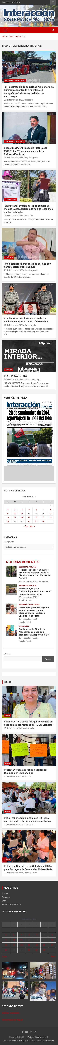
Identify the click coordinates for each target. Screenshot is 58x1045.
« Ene (25, 526)
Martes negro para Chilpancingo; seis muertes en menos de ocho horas (35, 591)
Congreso (9, 141)
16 (8, 517)
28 (43, 521)
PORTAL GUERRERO (10, 1013)
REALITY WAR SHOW (15, 376)
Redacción (29, 100)
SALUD (8, 682)
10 (15, 513)
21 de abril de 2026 (12, 776)
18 (22, 517)
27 (36, 521)
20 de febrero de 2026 (13, 873)
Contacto (6, 897)
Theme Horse (18, 1040)
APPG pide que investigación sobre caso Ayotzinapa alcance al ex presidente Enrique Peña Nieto (34, 611)
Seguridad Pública (27, 567)
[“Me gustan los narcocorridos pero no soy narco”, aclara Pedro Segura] (29, 244)
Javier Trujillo (30, 325)
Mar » (32, 526)
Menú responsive (53, 2)
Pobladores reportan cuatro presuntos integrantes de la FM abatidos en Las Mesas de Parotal (34, 573)
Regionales (24, 626)
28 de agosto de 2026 (28, 581)
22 (50, 517)
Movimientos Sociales (15, 80)
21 (43, 517)
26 (29, 521)
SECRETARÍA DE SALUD (12, 1020)
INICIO (5, 893)
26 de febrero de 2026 (13, 100)
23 (8, 521)
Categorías (9, 541)
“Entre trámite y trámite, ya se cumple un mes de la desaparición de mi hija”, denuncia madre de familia (29, 209)
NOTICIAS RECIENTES (22, 562)
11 (22, 513)
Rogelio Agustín (31, 158)
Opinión (8, 370)
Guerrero (9, 312)
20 (36, 517)
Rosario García (27, 728)
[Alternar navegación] (5, 30)
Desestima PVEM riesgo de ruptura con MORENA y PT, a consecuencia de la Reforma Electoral (25, 151)
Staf (4, 901)
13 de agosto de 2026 (28, 619)
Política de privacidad (11, 904)
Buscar (7, 654)
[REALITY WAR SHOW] (29, 356)
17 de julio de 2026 (12, 728)
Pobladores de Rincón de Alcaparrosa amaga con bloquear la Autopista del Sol (34, 632)
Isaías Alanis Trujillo (33, 379)
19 (29, 517)
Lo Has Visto (10, 199)
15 (50, 513)
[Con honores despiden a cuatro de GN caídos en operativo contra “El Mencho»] (29, 298)
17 (15, 517)
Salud (7, 715)
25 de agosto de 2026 (28, 597)
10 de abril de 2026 (12, 825)
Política (20, 141)
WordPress (49, 1040)
